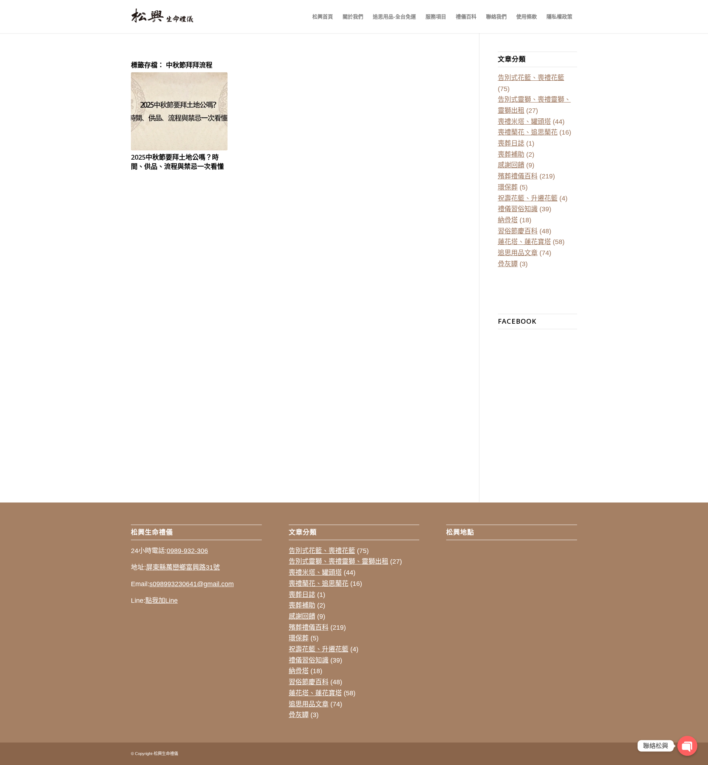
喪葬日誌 (511, 143)
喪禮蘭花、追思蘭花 (528, 132)
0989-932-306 (187, 550)
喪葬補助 (511, 154)
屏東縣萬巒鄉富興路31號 (183, 567)
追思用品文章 (518, 253)
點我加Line (161, 600)
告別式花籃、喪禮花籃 (531, 77)
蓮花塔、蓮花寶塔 (524, 242)
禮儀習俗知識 (518, 209)
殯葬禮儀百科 (518, 176)
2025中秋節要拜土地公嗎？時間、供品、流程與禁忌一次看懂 (177, 162)
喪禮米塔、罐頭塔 (524, 121)
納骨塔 (508, 220)
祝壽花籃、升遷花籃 (528, 198)
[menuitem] (323, 16)
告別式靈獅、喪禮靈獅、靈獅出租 (338, 561)
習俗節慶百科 (518, 231)
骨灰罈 (508, 264)
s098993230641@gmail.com (191, 584)
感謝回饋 (511, 165)
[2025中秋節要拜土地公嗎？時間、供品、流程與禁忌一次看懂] (179, 111)
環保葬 (508, 187)
